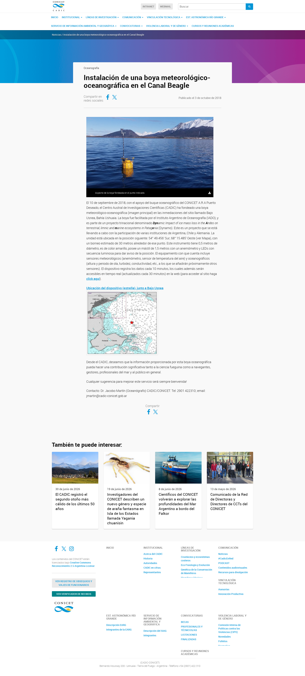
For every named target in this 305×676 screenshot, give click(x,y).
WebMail (165, 6)
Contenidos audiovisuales (232, 567)
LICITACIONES (189, 634)
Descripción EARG (116, 625)
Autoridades (150, 563)
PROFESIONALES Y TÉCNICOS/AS (192, 628)
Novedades (224, 636)
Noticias (223, 554)
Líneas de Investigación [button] (101, 17)
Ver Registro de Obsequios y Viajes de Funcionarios (73, 583)
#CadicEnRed (225, 558)
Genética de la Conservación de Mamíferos (196, 571)
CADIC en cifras (152, 567)
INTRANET (148, 6)
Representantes (152, 572)
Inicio (54, 17)
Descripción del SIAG (154, 630)
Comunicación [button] (132, 17)
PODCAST (223, 563)
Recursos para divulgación (233, 572)
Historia (147, 558)
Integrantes (149, 635)
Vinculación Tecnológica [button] (164, 17)
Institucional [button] (71, 17)
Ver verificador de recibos (73, 594)
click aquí (93, 279)
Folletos (222, 641)
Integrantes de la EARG (118, 629)
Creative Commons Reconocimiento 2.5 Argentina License (73, 564)
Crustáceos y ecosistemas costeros (195, 558)
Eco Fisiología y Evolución (195, 565)
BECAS (185, 622)
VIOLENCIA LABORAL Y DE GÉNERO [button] (166, 26)
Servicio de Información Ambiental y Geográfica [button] (83, 26)
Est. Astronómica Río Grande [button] (205, 17)
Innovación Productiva (230, 594)
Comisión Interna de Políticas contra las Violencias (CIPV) (229, 628)
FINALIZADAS (188, 639)
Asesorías (223, 589)
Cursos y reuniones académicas (213, 26)
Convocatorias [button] (130, 26)
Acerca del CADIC (153, 554)
